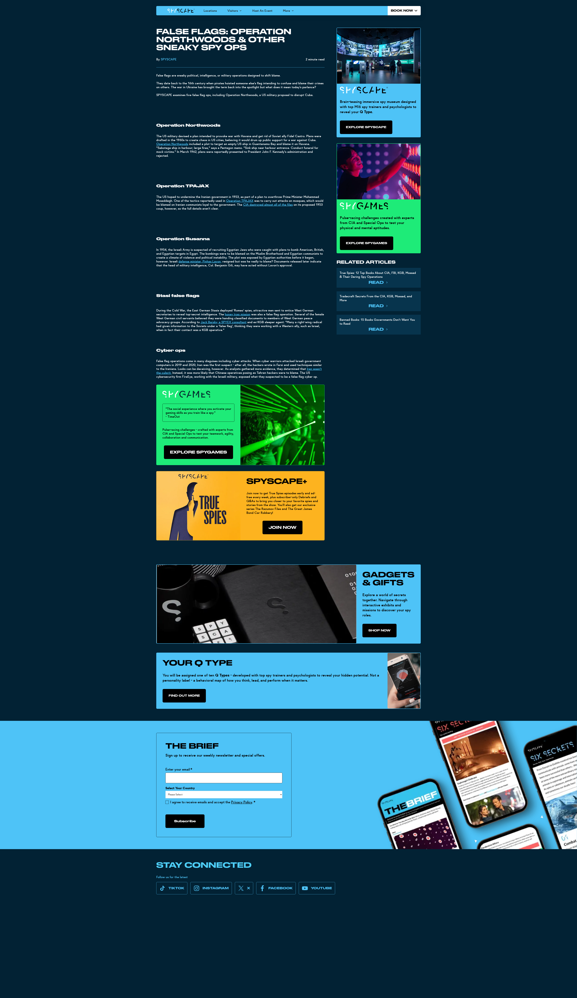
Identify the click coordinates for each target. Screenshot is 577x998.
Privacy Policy (241, 802)
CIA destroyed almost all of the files (268, 205)
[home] (181, 10)
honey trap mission (237, 314)
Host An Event (262, 11)
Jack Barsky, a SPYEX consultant (223, 322)
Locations (210, 11)
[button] (234, 10)
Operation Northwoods (172, 144)
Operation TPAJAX (239, 201)
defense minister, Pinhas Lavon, (200, 261)
